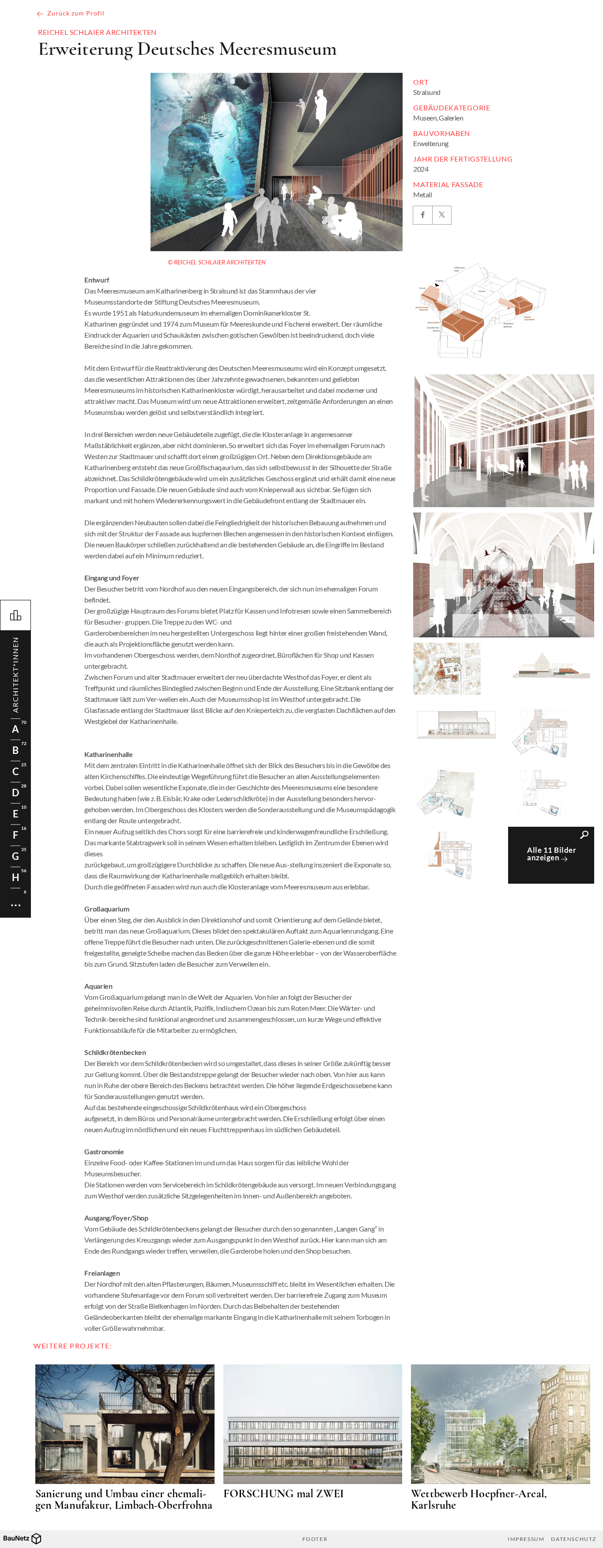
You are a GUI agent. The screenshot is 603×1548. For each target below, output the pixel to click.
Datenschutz (573, 1539)
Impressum (526, 1539)
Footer (315, 1539)
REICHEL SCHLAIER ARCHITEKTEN (97, 32)
